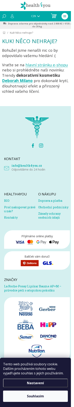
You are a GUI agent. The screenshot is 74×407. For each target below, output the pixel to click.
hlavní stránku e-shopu (46, 64)
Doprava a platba (50, 201)
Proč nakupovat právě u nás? (19, 209)
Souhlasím (35, 396)
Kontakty (11, 217)
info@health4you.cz (27, 165)
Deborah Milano (17, 80)
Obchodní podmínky (53, 207)
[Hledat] (4, 16)
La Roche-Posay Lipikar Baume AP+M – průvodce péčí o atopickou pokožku (32, 288)
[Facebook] (33, 145)
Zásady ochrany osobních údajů (49, 215)
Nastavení (35, 383)
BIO (6, 201)
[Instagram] (41, 145)
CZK (34, 16)
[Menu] (65, 16)
